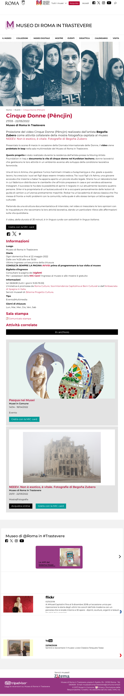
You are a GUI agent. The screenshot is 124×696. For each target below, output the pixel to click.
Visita (116, 38)
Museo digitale (42, 38)
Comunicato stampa (20, 318)
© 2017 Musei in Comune (83, 687)
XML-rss (116, 690)
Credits (85, 690)
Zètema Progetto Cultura (39, 292)
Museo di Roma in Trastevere (54, 25)
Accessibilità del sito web (101, 690)
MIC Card (34, 275)
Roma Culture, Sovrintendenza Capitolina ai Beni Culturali (66, 286)
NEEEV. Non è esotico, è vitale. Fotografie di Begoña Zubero (46, 138)
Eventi (71, 38)
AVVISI (46, 265)
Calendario (101, 38)
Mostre (59, 38)
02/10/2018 (82, 607)
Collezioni (22, 38)
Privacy (101, 687)
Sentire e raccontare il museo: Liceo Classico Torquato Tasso (75, 648)
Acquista (74, 3)
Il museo (6, 38)
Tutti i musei (57, 3)
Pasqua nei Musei (22, 400)
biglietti (37, 272)
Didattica (84, 38)
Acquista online (20, 506)
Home (9, 110)
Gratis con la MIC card (21, 227)
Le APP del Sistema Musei (46, 563)
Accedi (85, 3)
